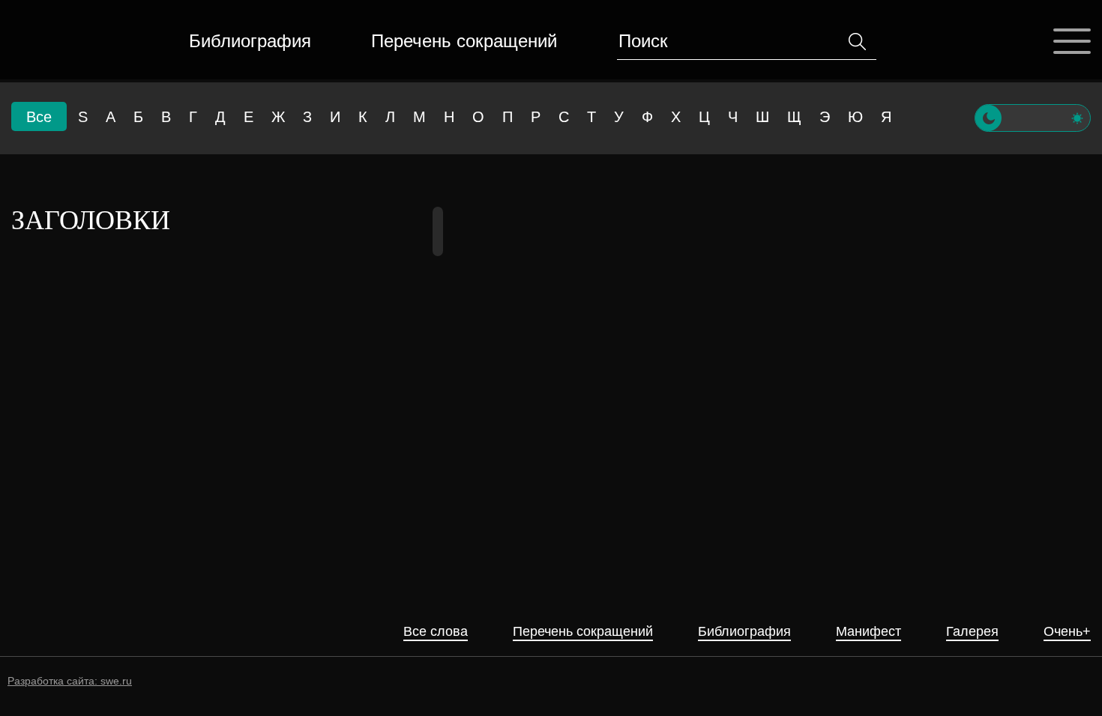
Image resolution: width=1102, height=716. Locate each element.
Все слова (435, 632)
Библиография (250, 41)
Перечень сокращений (464, 41)
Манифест (868, 632)
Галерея (972, 632)
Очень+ (1067, 632)
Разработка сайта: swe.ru (69, 681)
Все (39, 117)
